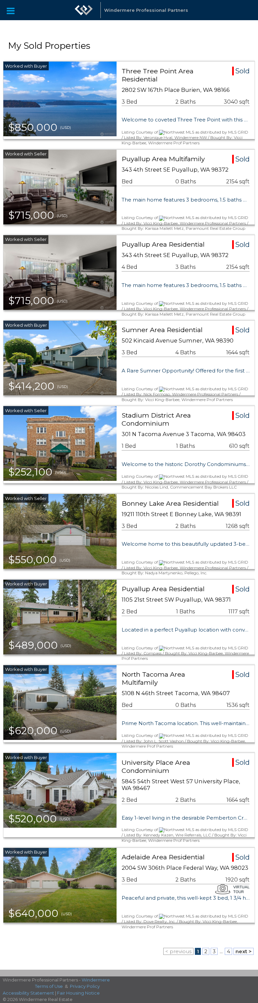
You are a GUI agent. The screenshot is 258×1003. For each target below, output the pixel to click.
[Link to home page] (83, 10)
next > (243, 951)
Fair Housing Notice (78, 993)
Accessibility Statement (28, 993)
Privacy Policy (85, 986)
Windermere (96, 979)
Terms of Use (49, 986)
